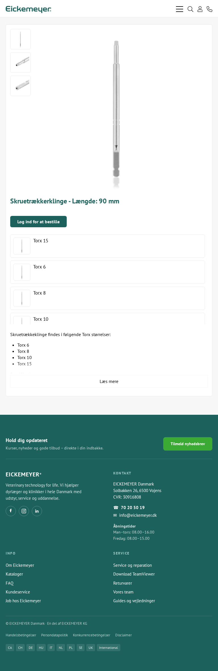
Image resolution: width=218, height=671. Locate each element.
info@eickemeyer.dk (138, 515)
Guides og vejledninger (134, 600)
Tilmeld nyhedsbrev (188, 443)
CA (10, 647)
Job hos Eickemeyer (23, 600)
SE (80, 647)
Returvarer (122, 583)
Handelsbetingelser (21, 635)
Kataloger (14, 574)
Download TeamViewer (134, 574)
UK (91, 647)
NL (61, 647)
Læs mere (109, 381)
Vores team (123, 592)
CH (20, 647)
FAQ (9, 583)
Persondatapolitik (54, 635)
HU (41, 647)
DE (31, 647)
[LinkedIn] (37, 511)
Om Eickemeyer (20, 565)
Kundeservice (18, 592)
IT (51, 647)
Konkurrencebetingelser (91, 635)
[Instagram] (24, 511)
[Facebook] (11, 511)
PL (71, 647)
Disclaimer (123, 635)
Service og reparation (132, 565)
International (108, 647)
